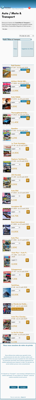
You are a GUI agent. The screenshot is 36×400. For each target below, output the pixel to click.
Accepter (23, 387)
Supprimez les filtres (27, 49)
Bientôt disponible (17, 309)
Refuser (13, 387)
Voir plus (4, 29)
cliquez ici (23, 397)
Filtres (15, 49)
